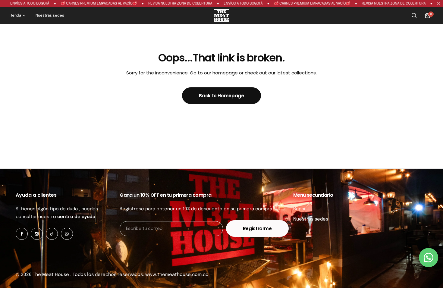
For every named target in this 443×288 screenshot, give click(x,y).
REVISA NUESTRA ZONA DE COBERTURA (171, 3)
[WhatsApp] (67, 234)
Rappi (299, 209)
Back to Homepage (221, 95)
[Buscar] (414, 15)
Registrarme (257, 228)
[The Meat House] (221, 15)
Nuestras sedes (310, 219)
